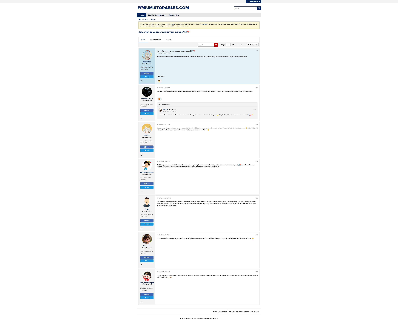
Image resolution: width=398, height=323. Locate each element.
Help (215, 312)
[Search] (259, 8)
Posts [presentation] (143, 39)
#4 (257, 161)
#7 (257, 272)
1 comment (166, 104)
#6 (257, 235)
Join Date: (144, 67)
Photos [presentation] (168, 39)
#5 (257, 198)
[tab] (143, 39)
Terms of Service (242, 312)
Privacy (231, 312)
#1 (257, 51)
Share (147, 73)
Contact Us (222, 312)
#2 (257, 88)
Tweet (147, 77)
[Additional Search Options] (256, 8)
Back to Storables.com (156, 15)
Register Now (174, 15)
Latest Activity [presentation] (155, 39)
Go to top (255, 312)
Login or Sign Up (252, 1)
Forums (142, 15)
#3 (257, 124)
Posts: (143, 69)
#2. (254, 109)
